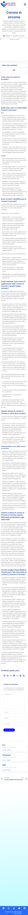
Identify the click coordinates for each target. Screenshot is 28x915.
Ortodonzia (6, 755)
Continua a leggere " (6, 750)
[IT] (21, 4)
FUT (3, 745)
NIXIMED (10, 913)
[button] (4, 676)
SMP (4, 765)
